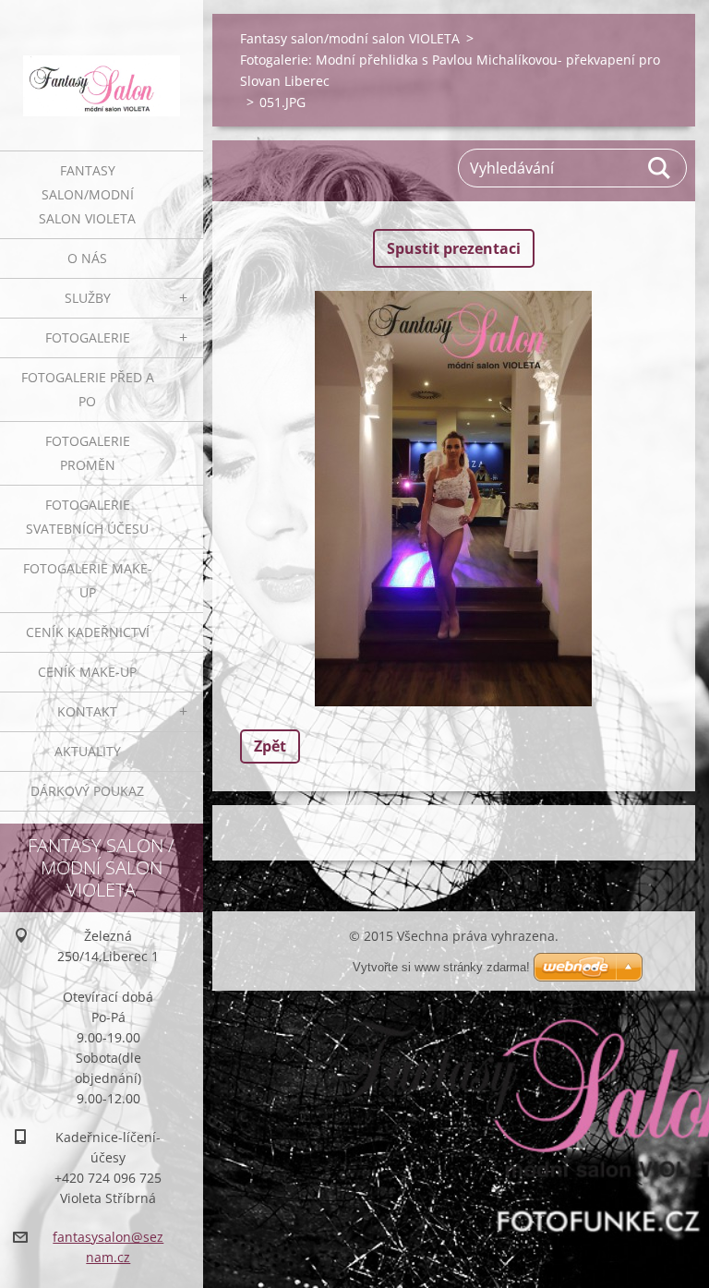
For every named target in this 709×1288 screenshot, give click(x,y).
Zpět (270, 746)
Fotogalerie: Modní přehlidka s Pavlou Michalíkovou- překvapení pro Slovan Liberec (450, 70)
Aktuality (87, 751)
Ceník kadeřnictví (88, 632)
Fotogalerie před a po (87, 389)
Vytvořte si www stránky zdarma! (441, 967)
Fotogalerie (87, 337)
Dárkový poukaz (87, 791)
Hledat (660, 168)
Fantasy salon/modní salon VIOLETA (87, 194)
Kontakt (87, 711)
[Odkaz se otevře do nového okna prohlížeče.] (453, 498)
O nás (87, 258)
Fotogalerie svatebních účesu (87, 516)
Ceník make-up (87, 671)
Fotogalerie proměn (87, 453)
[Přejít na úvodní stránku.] (101, 63)
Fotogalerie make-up (87, 580)
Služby (88, 298)
